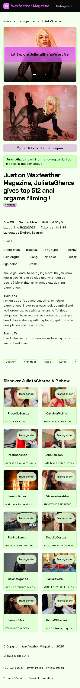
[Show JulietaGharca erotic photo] (34, 74)
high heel (30, 361)
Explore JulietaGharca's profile (43, 55)
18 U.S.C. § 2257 (13, 668)
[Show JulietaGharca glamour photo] (45, 74)
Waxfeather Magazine (27, 6)
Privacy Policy (55, 668)
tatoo (47, 361)
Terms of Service (14, 678)
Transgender (26, 21)
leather (11, 361)
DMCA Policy (35, 668)
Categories (64, 6)
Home (7, 21)
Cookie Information (41, 678)
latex (63, 361)
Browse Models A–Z (16, 656)
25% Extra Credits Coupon (46, 149)
